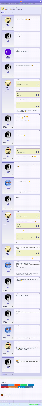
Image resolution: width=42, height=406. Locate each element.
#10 (39, 179)
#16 (39, 293)
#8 (39, 146)
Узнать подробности (16, 404)
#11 (39, 195)
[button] (1, 1)
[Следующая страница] (12, 12)
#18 (39, 325)
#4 (39, 63)
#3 (39, 48)
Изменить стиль (38, 401)
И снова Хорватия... (7, 394)
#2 (39, 32)
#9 (39, 162)
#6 (39, 114)
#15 (39, 277)
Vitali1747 (5, 395)
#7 (39, 130)
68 (12, 374)
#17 (39, 309)
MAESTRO (7, 9)
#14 (39, 261)
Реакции (4, 27)
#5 (39, 79)
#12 (39, 211)
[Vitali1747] (2, 395)
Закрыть (40, 404)
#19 (39, 341)
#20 (39, 357)
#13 (39, 245)
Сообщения (5, 28)
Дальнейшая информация (33, 404)
